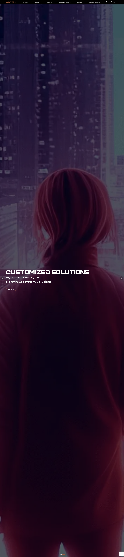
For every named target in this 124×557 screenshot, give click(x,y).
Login (114, 2)
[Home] (11, 2)
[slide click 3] (63, 554)
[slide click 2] (61, 554)
